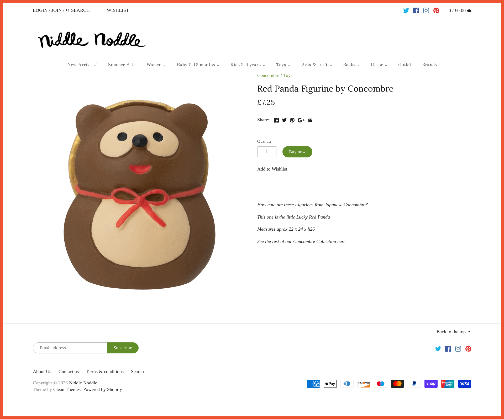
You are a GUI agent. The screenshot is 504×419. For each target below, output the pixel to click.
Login (40, 10)
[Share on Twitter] (284, 119)
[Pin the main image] (292, 119)
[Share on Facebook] (276, 119)
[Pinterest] (436, 10)
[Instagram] (426, 10)
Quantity (264, 141)
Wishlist (118, 10)
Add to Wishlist (272, 169)
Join (56, 10)
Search (137, 371)
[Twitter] (406, 10)
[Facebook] (416, 10)
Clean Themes (67, 389)
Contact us (69, 371)
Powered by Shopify (102, 389)
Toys (287, 75)
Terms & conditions (105, 371)
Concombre (268, 75)
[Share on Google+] (301, 119)
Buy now (297, 151)
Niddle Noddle (83, 382)
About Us (42, 371)
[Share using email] (310, 119)
